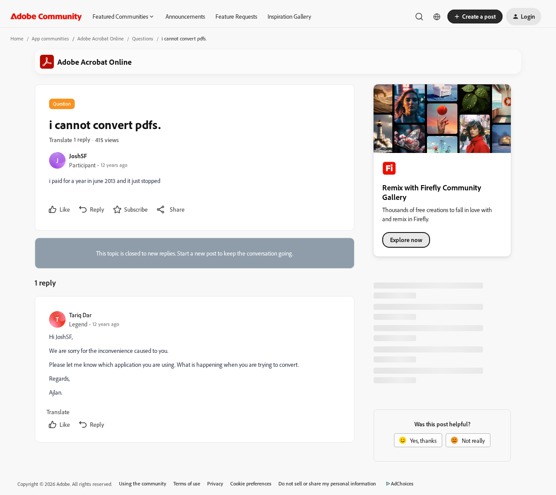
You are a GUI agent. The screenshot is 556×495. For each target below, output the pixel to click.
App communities (50, 38)
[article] (194, 371)
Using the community (142, 483)
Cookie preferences (250, 483)
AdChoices (402, 483)
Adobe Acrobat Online (100, 38)
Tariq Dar (80, 315)
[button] (475, 16)
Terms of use (186, 483)
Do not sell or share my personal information (327, 483)
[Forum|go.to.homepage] (46, 16)
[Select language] (437, 16)
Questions (142, 38)
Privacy (215, 483)
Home (16, 38)
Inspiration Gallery (289, 16)
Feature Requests (236, 16)
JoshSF (78, 155)
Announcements (185, 16)
